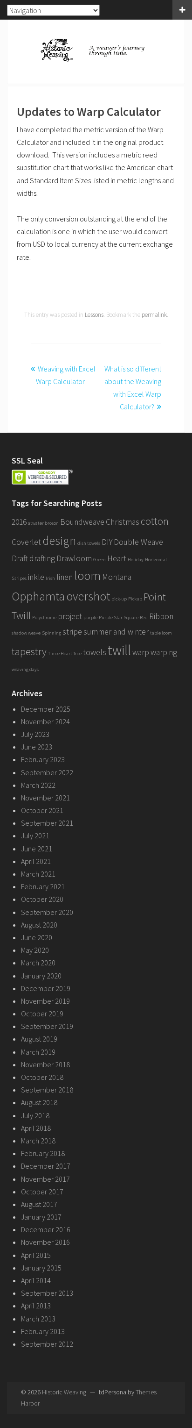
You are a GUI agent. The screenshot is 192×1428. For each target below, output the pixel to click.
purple (90, 617)
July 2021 (35, 835)
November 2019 (45, 1001)
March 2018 (38, 1140)
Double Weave (138, 542)
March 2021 (38, 873)
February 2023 (43, 759)
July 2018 (35, 1115)
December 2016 (45, 1229)
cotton (155, 521)
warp (140, 652)
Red (144, 617)
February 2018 (43, 1153)
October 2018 (42, 1077)
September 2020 (47, 912)
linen (64, 577)
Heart (116, 558)
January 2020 (41, 975)
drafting (42, 558)
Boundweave (82, 522)
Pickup (135, 599)
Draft (20, 558)
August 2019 (39, 1038)
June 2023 (36, 746)
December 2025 (45, 709)
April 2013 (36, 1305)
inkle (36, 577)
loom (87, 575)
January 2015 (41, 1267)
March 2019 (38, 1052)
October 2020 (42, 899)
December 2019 (45, 988)
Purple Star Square (118, 617)
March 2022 (38, 785)
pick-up (119, 599)
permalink (154, 315)
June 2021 (36, 848)
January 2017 (41, 1216)
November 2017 (45, 1179)
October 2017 (42, 1191)
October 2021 (42, 810)
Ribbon (161, 616)
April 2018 (36, 1128)
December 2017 (45, 1166)
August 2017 (39, 1204)
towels (94, 652)
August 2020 (39, 924)
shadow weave (26, 633)
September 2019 (47, 1026)
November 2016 (45, 1242)
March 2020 (38, 962)
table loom (161, 633)
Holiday (136, 560)
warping (164, 652)
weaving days (25, 669)
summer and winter (116, 632)
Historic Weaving (64, 1392)
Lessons (94, 315)
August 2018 (39, 1102)
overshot (88, 596)
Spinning (51, 633)
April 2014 (36, 1280)
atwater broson (43, 523)
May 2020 (35, 950)
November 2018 (45, 1064)
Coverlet (26, 542)
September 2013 (47, 1293)
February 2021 (43, 886)
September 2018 (47, 1089)
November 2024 (45, 721)
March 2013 (38, 1318)
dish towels (88, 543)
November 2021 (45, 797)
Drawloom (74, 558)
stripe (72, 632)
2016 (19, 522)
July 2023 (35, 734)
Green (99, 560)
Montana (116, 577)
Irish (50, 578)
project (70, 616)
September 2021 (47, 823)
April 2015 (36, 1255)
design (59, 540)
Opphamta (38, 596)
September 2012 (47, 1344)
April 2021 (36, 861)
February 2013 (43, 1331)
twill (119, 650)
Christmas (122, 522)
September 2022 (47, 772)
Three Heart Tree (65, 653)
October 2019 (42, 1013)
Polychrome (44, 617)
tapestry (29, 651)
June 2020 (36, 937)
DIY (107, 542)
